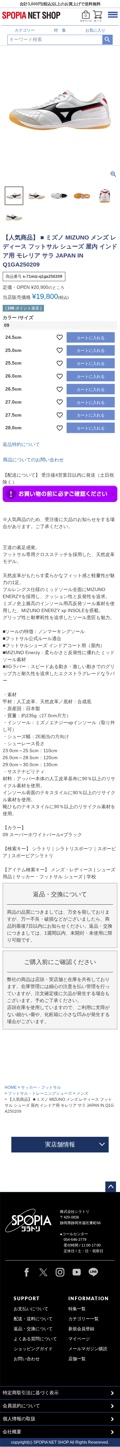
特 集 (60, 30)
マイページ (79, 1339)
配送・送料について (33, 1319)
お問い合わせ (27, 1359)
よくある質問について (35, 1339)
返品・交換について (33, 1329)
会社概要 (12, 1431)
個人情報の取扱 (19, 1418)
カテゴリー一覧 (83, 1319)
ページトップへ (110, 1186)
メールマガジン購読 (87, 1349)
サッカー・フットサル (41, 1087)
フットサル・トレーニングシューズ (40, 1093)
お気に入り (95, 30)
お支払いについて (31, 1309)
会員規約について (21, 1405)
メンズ (82, 1093)
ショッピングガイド (33, 1349)
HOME (11, 1087)
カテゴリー (25, 30)
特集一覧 (77, 1309)
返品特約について (21, 444)
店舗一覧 (77, 1359)
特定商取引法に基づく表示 (31, 1392)
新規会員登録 (81, 1329)
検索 (107, 39)
